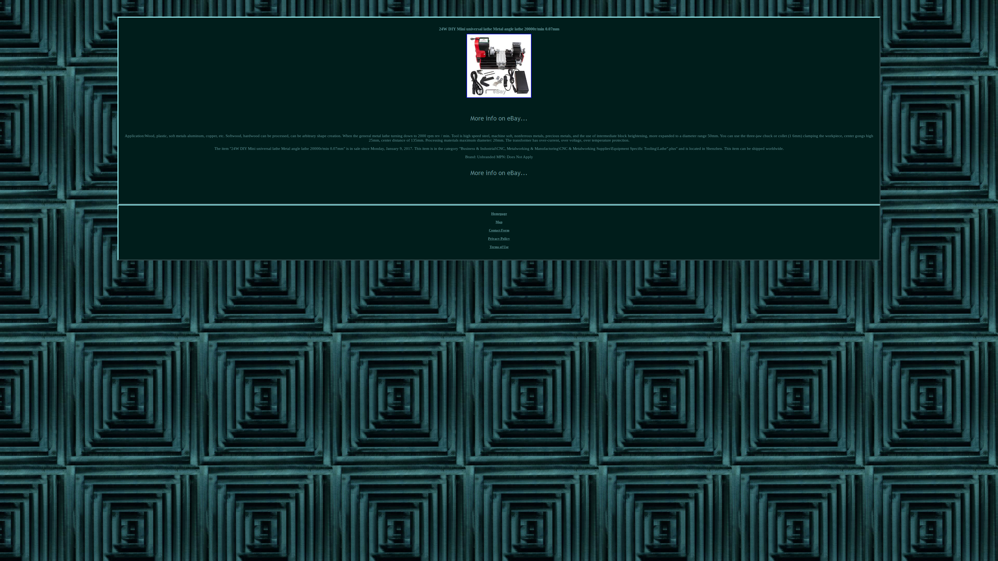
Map (499, 222)
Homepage (499, 214)
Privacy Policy (499, 239)
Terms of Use (499, 247)
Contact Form (499, 230)
